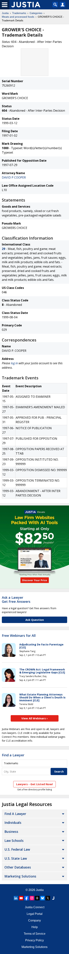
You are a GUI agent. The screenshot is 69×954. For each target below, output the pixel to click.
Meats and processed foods (18, 16)
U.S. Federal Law (17, 849)
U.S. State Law (15, 858)
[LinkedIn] (16, 898)
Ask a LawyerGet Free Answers (16, 599)
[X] (48, 898)
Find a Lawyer (13, 755)
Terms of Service (34, 933)
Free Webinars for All (19, 636)
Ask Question (34, 620)
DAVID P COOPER (14, 177)
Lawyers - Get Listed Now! (34, 784)
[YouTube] (21, 898)
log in (14, 363)
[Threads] (37, 898)
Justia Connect (34, 907)
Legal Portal (35, 913)
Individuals (12, 822)
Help (34, 927)
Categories (36, 13)
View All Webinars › (34, 718)
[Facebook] (26, 898)
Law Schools (14, 840)
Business (11, 831)
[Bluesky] (42, 898)
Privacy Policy (34, 940)
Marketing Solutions (20, 876)
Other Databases (17, 867)
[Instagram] (32, 898)
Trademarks (19, 13)
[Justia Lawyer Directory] (53, 898)
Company (34, 920)
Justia (5, 13)
